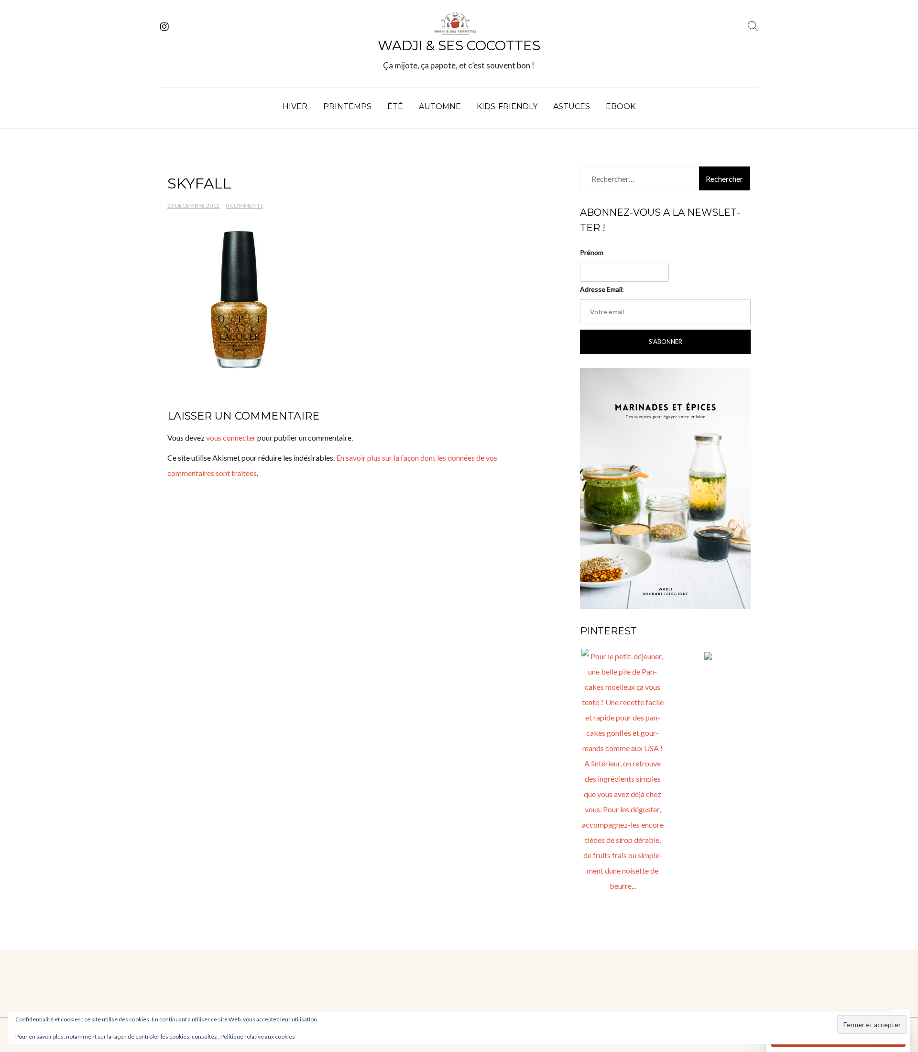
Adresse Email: (602, 289)
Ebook (620, 106)
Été (395, 106)
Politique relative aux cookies (257, 1036)
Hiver (295, 106)
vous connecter (231, 437)
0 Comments (244, 205)
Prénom (591, 252)
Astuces (571, 106)
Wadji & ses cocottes (459, 45)
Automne (440, 106)
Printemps (347, 106)
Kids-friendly (507, 106)
